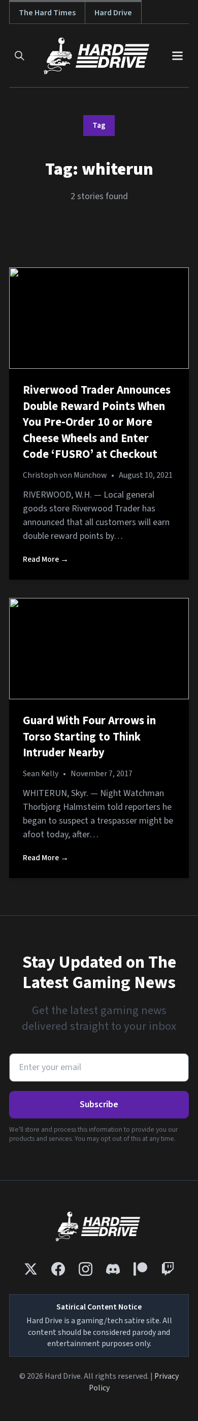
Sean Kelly (40, 773)
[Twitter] (31, 1269)
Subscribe (99, 1104)
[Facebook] (58, 1269)
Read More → (46, 559)
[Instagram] (85, 1269)
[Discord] (113, 1269)
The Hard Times (47, 12)
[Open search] (19, 55)
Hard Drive (113, 12)
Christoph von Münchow (65, 475)
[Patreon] (140, 1269)
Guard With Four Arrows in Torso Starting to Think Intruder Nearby (89, 737)
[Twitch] (168, 1269)
